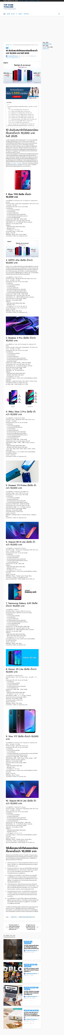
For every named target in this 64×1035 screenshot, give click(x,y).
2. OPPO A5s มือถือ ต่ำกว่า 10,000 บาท (20, 111)
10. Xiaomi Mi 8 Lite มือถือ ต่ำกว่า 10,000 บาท (23, 124)
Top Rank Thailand (16, 163)
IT (16, 14)
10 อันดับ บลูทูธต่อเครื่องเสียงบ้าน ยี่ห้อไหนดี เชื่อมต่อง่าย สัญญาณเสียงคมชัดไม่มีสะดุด (31, 947)
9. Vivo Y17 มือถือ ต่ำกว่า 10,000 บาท (19, 122)
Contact (32, 1)
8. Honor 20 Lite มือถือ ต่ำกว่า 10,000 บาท (21, 120)
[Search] (59, 14)
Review (27, 941)
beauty (33, 987)
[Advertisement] (32, 28)
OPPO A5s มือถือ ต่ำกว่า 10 (13, 57)
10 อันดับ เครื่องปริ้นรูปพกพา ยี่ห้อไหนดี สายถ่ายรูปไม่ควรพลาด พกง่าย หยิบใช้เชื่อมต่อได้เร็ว (31, 1015)
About (20, 14)
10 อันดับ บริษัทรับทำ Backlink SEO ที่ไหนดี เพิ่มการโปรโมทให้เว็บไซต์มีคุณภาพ (31, 993)
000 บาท (33, 56)
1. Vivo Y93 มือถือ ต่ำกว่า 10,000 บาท (19, 109)
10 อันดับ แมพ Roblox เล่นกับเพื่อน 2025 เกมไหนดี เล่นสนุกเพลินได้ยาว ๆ (31, 970)
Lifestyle (27, 943)
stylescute (46, 48)
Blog (26, 1)
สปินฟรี (44, 47)
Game (32, 964)
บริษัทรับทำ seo (47, 44)
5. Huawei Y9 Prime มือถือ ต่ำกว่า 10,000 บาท (22, 116)
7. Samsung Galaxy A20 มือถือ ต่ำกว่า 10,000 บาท (23, 119)
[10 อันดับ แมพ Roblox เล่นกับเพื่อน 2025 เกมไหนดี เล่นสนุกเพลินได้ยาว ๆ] (13, 972)
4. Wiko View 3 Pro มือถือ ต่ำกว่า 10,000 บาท (22, 114)
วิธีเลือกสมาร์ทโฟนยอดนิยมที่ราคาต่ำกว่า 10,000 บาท (21, 125)
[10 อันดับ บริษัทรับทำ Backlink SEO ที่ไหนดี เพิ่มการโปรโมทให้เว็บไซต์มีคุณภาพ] (13, 995)
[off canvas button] (4, 14)
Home (21, 1)
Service (27, 989)
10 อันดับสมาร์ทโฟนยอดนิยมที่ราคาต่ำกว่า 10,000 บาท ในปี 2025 (22, 107)
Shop (38, 1)
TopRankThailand (13, 56)
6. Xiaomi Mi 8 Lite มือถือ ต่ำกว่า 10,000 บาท (22, 117)
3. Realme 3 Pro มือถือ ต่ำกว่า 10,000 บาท (21, 113)
